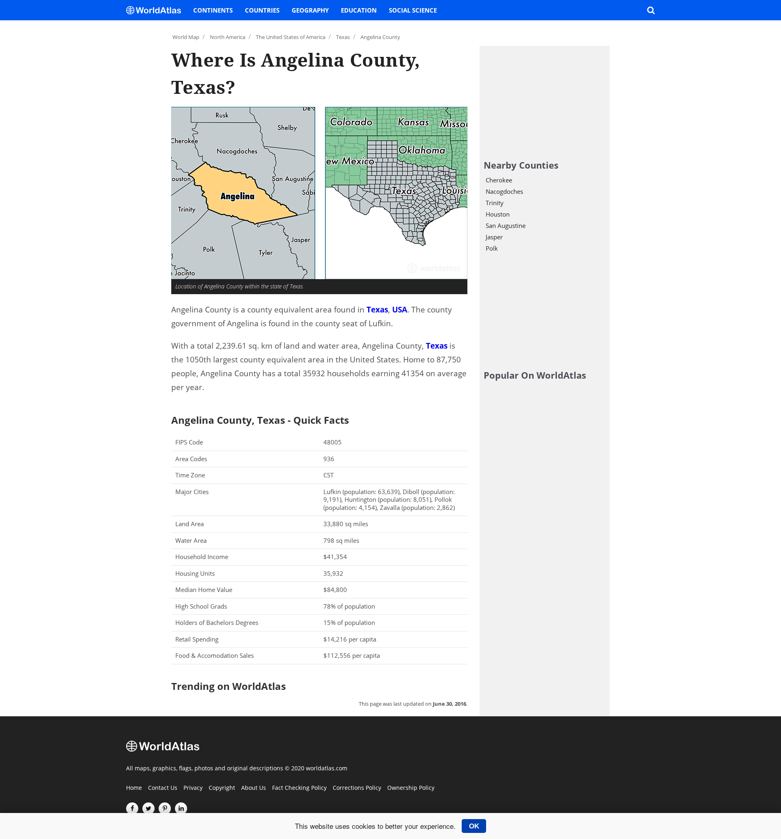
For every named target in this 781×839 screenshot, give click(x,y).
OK (474, 826)
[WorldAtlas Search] (651, 10)
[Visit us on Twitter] (148, 808)
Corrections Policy (357, 788)
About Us (253, 788)
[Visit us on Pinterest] (165, 808)
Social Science (413, 10)
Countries (262, 10)
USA (399, 309)
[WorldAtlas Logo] (156, 10)
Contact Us (162, 788)
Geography (310, 10)
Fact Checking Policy (299, 788)
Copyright (222, 788)
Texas (377, 309)
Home (134, 788)
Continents (213, 10)
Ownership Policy (410, 788)
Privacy (193, 788)
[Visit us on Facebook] (132, 808)
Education (359, 10)
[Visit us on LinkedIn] (181, 808)
